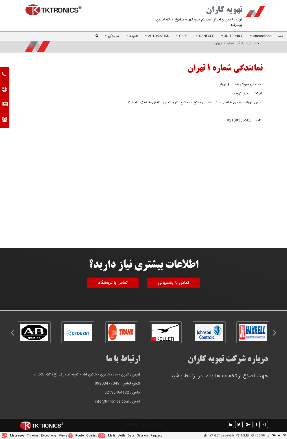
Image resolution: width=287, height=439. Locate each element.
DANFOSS (206, 36)
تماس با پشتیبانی (173, 282)
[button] (97, 36)
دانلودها (133, 36)
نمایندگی (113, 36)
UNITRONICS (233, 36)
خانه (279, 36)
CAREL (183, 36)
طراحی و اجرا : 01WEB (143, 425)
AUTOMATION (158, 36)
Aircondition (262, 36)
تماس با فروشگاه (113, 282)
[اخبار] (5, 105)
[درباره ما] (4, 120)
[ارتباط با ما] (4, 75)
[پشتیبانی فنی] (4, 90)
